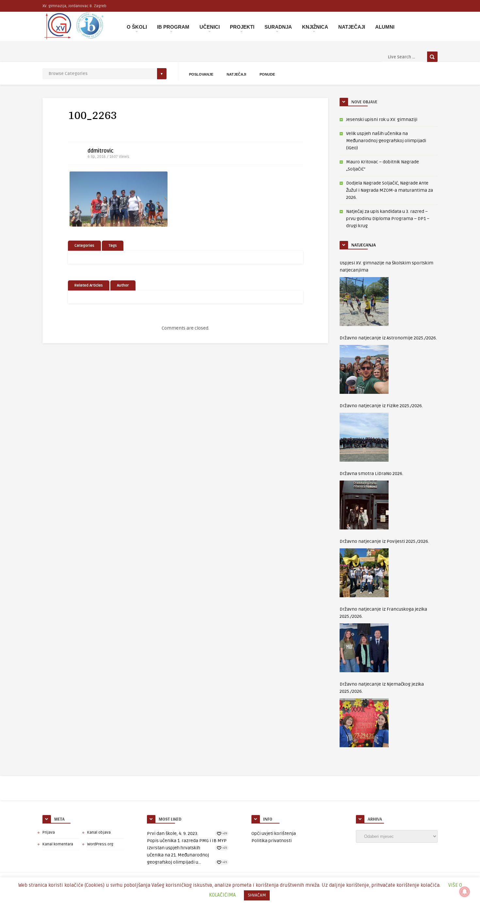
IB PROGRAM (173, 27)
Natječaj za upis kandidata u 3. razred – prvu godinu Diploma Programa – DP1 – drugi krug (387, 219)
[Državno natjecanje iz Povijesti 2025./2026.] (364, 572)
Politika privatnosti (271, 840)
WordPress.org (100, 844)
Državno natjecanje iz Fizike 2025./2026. (381, 405)
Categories (84, 245)
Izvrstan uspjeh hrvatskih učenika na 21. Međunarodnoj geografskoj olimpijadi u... (178, 855)
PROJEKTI (242, 27)
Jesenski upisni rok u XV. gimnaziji (381, 119)
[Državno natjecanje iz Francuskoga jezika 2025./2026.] (364, 647)
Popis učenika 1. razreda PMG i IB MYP (187, 840)
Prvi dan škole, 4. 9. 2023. (172, 833)
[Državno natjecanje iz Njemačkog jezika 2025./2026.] (364, 722)
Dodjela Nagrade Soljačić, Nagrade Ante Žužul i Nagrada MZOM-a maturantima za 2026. (389, 190)
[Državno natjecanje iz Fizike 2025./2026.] (364, 437)
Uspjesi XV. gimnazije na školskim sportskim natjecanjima (386, 266)
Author (123, 285)
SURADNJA (278, 27)
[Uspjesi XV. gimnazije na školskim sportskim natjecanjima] (364, 301)
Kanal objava (99, 832)
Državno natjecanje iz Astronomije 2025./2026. (388, 338)
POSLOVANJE (201, 74)
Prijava (48, 832)
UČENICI (210, 27)
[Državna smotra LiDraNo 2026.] (364, 505)
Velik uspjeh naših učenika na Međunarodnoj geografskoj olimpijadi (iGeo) (386, 141)
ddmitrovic (101, 151)
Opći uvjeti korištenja (273, 833)
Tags (112, 245)
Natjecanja (363, 245)
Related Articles (88, 285)
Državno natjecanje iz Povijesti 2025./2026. (384, 541)
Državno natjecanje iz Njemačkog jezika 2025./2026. (382, 687)
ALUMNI (384, 27)
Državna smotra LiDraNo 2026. (371, 473)
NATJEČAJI (351, 27)
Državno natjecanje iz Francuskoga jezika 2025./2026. (383, 612)
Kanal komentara (57, 844)
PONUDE (267, 74)
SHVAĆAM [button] (257, 895)
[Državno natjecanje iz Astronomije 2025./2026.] (364, 369)
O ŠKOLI (137, 27)
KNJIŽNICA (315, 27)
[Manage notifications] (464, 891)
